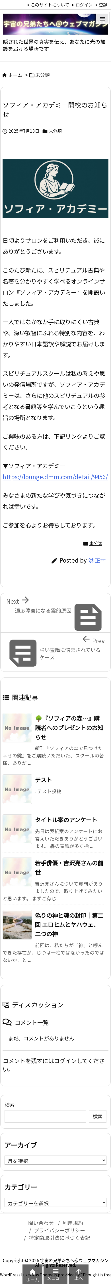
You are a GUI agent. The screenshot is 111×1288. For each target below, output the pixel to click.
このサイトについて (50, 4)
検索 (10, 1104)
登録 (103, 4)
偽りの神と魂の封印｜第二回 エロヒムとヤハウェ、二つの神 (69, 924)
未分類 (42, 74)
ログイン (83, 4)
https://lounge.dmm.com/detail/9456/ (55, 476)
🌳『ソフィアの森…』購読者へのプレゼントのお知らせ (69, 727)
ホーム (15, 74)
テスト (43, 779)
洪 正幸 (97, 560)
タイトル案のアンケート (66, 819)
